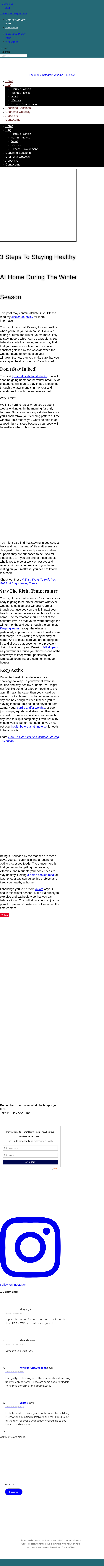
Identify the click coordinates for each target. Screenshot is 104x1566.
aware (39, 889)
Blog (8, 85)
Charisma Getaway (17, 111)
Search (4, 48)
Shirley (24, 1402)
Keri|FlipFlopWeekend (33, 1367)
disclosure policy (22, 317)
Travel (14, 96)
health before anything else (29, 726)
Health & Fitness (20, 92)
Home (9, 81)
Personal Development (24, 104)
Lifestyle (16, 100)
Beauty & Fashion (21, 89)
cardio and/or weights (31, 707)
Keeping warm (9, 628)
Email (8, 1484)
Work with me (11, 27)
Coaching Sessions (18, 108)
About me (11, 115)
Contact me (12, 119)
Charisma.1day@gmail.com (13, 13)
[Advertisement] (30, 1081)
